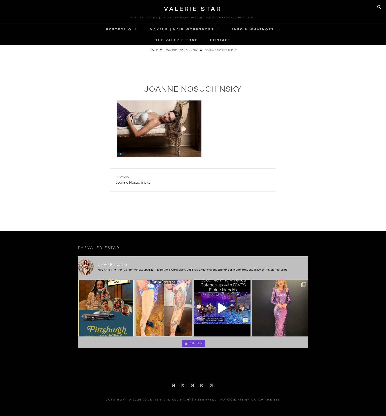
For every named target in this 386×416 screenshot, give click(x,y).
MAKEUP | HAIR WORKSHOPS (182, 29)
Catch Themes (266, 399)
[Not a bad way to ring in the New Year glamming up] (280, 308)
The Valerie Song (176, 40)
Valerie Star (193, 9)
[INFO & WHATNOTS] (192, 385)
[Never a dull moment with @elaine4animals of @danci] (222, 308)
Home (154, 50)
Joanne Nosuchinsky (181, 50)
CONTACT (220, 40)
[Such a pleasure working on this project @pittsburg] (106, 308)
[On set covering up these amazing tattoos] (164, 308)
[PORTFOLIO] (173, 385)
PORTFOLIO (119, 29)
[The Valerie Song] (201, 385)
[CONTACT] (211, 385)
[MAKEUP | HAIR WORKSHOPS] (183, 385)
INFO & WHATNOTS (253, 29)
